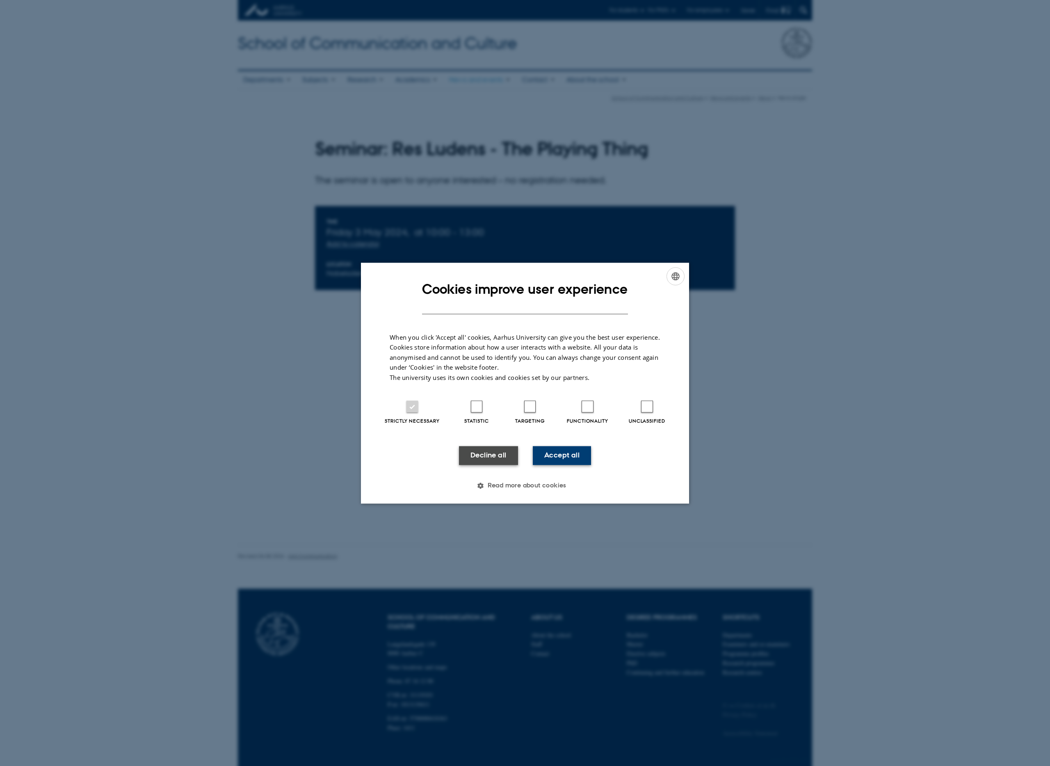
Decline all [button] (488, 455)
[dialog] (525, 383)
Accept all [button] (562, 455)
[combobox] (675, 276)
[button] (525, 485)
